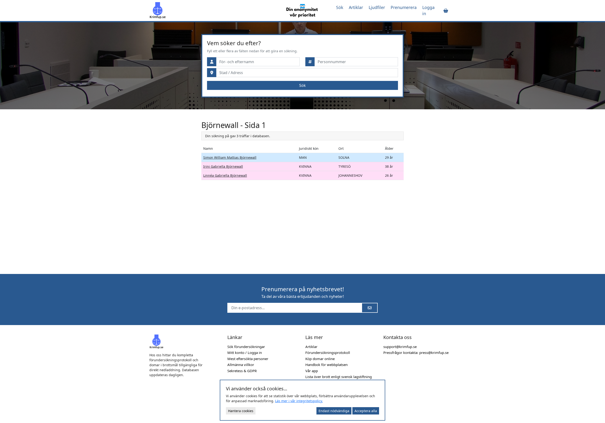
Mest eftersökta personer (247, 358)
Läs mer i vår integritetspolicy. (299, 401)
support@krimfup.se (400, 346)
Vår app (311, 370)
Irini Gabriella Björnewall (223, 166)
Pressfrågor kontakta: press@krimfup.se (416, 352)
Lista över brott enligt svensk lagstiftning (338, 376)
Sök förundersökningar (246, 346)
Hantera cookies (240, 411)
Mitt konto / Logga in (244, 352)
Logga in (428, 10)
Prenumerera (404, 7)
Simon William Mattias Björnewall (229, 157)
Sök (339, 7)
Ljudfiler (377, 7)
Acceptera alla (365, 411)
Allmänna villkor (240, 364)
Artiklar (356, 7)
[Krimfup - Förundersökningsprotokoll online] (213, 10)
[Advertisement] (172, 192)
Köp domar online (320, 358)
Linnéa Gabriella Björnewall (225, 175)
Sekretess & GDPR (242, 370)
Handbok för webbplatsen (326, 364)
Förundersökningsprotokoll (327, 352)
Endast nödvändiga (334, 411)
